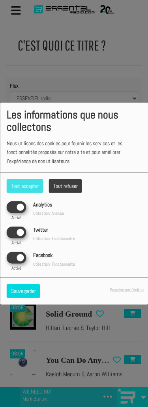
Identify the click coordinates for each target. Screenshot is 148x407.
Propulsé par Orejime (127, 290)
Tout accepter (25, 185)
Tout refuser (65, 185)
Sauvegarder (23, 290)
